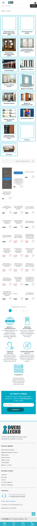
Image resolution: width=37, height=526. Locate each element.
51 (23, 310)
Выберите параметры (10, 198)
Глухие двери (5, 462)
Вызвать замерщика (7, 485)
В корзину (33, 176)
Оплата (3, 480)
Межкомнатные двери (7, 450)
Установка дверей (6, 482)
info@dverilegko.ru (10, 501)
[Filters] (33, 514)
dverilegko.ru (6, 519)
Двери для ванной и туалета (9, 452)
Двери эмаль (5, 455)
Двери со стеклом (6, 465)
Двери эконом (5, 460)
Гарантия (4, 474)
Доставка (4, 477)
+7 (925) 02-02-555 (24, 398)
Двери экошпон (5, 457)
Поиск (33, 6)
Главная (3, 11)
